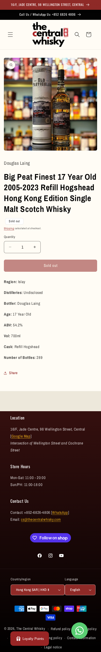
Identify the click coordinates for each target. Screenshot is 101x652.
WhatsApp (60, 512)
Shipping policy (51, 638)
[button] (10, 34)
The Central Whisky (30, 628)
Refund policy (61, 628)
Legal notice (53, 647)
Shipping (9, 228)
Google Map (21, 436)
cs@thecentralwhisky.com (41, 519)
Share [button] (13, 372)
